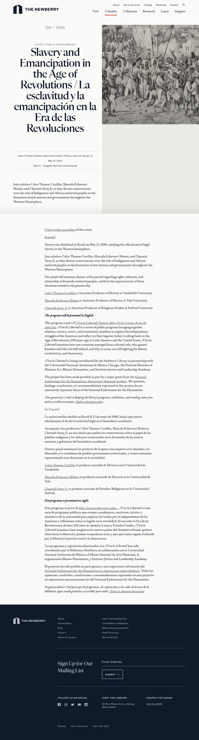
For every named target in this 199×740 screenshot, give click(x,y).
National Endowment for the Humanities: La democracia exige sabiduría (92, 571)
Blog (60, 627)
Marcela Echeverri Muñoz (62, 300)
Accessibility (65, 623)
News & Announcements (115, 627)
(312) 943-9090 (154, 703)
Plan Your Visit (101, 726)
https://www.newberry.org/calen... (98, 508)
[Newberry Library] (29, 625)
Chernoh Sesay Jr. (56, 308)
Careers (62, 632)
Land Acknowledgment (114, 618)
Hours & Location (67, 637)
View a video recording (60, 230)
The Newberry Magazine (115, 623)
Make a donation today (89, 402)
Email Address (112, 661)
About (61, 618)
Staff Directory (110, 632)
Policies (62, 726)
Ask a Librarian (79, 726)
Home (48, 26)
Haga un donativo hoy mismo (127, 591)
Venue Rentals (110, 637)
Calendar (60, 26)
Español (50, 237)
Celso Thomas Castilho (60, 293)
